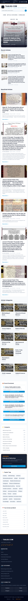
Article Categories (12, 14)
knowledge (6, 501)
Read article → (5, 119)
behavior (19, 501)
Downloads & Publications (6, 556)
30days (20, 491)
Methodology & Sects (8, 35)
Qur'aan (18, 486)
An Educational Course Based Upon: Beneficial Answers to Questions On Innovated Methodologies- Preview (15, 415)
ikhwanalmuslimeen (8, 478)
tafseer (5, 491)
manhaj (5, 475)
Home (4, 14)
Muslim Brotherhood (15, 481)
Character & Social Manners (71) (7, 571)
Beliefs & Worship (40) (5, 575)
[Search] (26, 11)
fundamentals (17, 499)
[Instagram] (24, 2)
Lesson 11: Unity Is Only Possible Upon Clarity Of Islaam (12, 40)
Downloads (22, 14)
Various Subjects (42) (5, 573)
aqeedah (5, 499)
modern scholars (7, 488)
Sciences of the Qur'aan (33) (6, 578)
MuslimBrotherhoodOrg (9, 486)
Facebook (7, 588)
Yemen (9, 493)
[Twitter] (22, 2)
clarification (6, 481)
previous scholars (12, 491)
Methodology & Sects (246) (6, 568)
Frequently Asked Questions (6, 561)
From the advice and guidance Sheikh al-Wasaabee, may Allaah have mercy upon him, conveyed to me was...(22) (17, 65)
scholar (14, 493)
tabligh (16, 478)
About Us (8, 599)
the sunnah (21, 478)
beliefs (10, 499)
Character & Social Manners (8, 200)
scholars (18, 475)
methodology (11, 475)
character (15, 488)
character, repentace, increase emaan (12, 496)
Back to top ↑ (18, 599)
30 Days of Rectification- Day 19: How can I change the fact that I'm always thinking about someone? (13, 215)
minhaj (4, 493)
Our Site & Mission (4, 559)
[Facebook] (20, 2)
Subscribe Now (14, 466)
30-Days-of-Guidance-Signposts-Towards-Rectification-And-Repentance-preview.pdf (13, 387)
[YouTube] (26, 2)
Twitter (20, 588)
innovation (12, 501)
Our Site (12, 19)
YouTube (20, 590)
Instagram (5, 483)
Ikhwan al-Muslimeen (14, 483)
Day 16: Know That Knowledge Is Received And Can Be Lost (15, 71)
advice (20, 488)
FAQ (17, 19)
